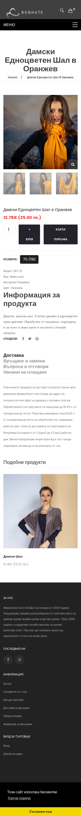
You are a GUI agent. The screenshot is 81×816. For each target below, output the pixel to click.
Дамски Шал (13, 556)
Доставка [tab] (13, 355)
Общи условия (12, 716)
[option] (40, 132)
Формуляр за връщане (17, 724)
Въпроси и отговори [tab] (25, 366)
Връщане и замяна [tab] (24, 361)
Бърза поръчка (61, 234)
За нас (7, 684)
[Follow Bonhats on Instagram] (19, 659)
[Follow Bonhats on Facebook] (8, 659)
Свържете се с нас (15, 692)
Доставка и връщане (16, 708)
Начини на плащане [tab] (25, 372)
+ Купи (29, 234)
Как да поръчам (13, 700)
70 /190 (29, 259)
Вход (6, 746)
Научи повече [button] (19, 798)
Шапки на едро (12, 754)
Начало (13, 77)
